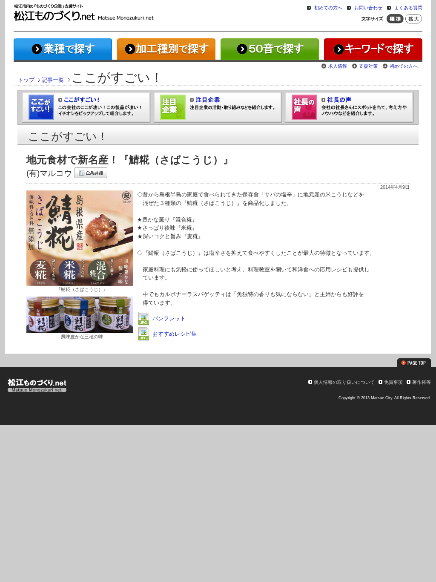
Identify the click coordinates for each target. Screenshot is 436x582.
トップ (26, 80)
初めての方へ (328, 7)
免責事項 (393, 382)
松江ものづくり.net (37, 386)
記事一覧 (53, 80)
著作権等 (421, 382)
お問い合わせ (368, 7)
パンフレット (168, 318)
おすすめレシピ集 (174, 334)
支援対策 (368, 66)
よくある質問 (408, 7)
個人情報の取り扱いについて (344, 382)
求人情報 (337, 66)
